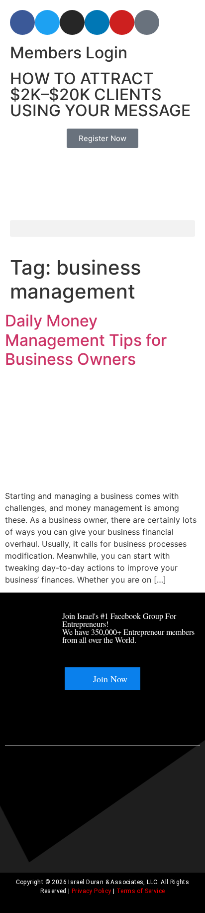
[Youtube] (121, 22)
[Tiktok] (146, 22)
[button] (102, 228)
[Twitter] (47, 22)
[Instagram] (72, 22)
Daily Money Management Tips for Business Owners (86, 340)
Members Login (68, 52)
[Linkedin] (97, 22)
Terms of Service (140, 891)
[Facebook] (22, 22)
